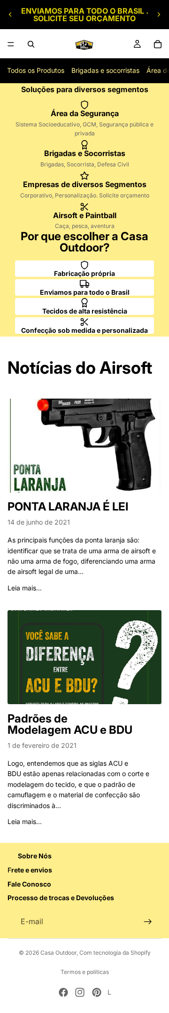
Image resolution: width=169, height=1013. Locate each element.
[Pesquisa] (31, 44)
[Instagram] (79, 992)
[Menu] (11, 44)
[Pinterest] (96, 992)
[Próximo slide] (158, 14)
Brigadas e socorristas (105, 70)
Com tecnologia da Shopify (115, 952)
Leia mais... (25, 588)
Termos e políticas (85, 971)
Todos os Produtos (35, 70)
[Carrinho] (157, 44)
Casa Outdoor (58, 952)
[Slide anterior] (10, 14)
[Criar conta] (148, 922)
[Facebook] (63, 992)
